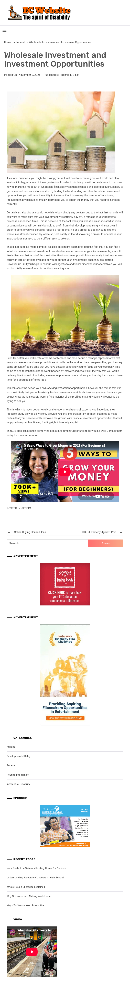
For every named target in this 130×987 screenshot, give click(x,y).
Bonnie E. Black (70, 74)
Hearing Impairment (18, 774)
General (27, 508)
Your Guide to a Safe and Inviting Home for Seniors (36, 868)
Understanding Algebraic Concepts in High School (35, 877)
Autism (11, 746)
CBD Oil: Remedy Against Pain (98, 532)
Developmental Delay (18, 756)
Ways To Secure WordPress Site (25, 905)
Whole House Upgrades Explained (26, 886)
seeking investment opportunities (67, 388)
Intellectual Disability (18, 784)
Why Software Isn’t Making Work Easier (29, 896)
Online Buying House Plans (30, 532)
